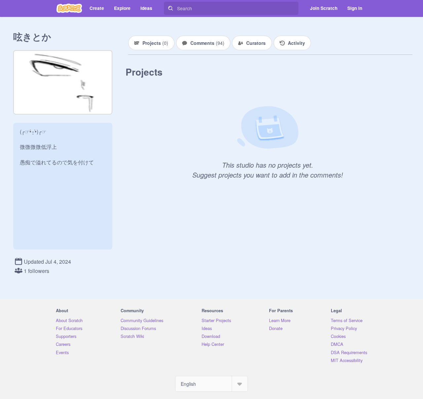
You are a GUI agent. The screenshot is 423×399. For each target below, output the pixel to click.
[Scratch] (69, 8)
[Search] (170, 8)
